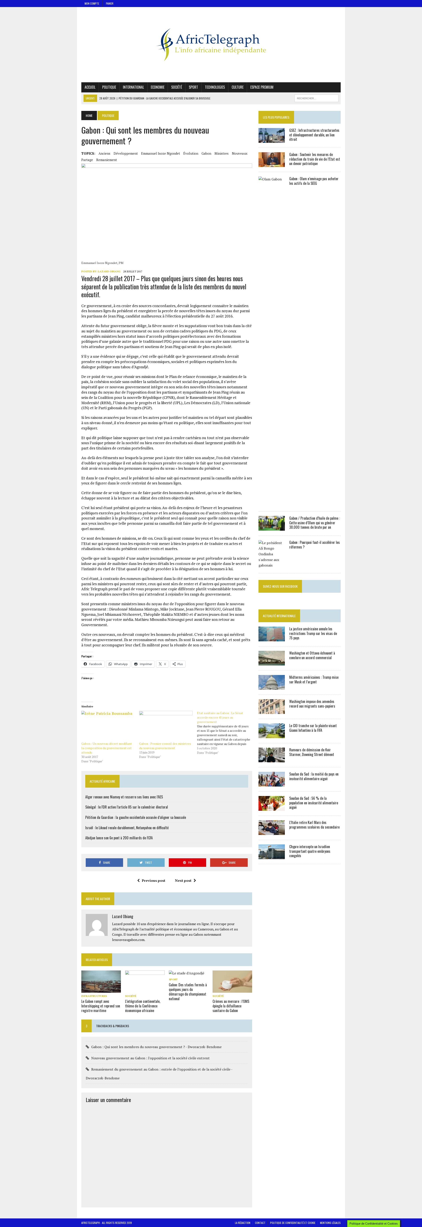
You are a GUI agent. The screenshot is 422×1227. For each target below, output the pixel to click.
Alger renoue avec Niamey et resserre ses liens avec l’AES (124, 797)
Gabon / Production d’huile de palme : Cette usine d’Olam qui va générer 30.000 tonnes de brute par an (314, 522)
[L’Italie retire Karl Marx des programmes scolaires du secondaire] (271, 831)
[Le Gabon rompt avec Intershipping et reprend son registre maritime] (101, 989)
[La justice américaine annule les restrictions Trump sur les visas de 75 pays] (271, 638)
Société (176, 87)
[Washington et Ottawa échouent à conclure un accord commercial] (271, 662)
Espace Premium (261, 87)
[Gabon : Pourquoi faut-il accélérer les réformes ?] (271, 565)
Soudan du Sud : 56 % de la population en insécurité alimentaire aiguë (313, 803)
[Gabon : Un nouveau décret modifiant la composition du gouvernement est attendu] (108, 726)
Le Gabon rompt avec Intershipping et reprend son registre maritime (100, 1006)
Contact (260, 1223)
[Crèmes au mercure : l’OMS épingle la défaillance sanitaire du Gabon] (232, 989)
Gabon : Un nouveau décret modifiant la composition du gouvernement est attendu (106, 747)
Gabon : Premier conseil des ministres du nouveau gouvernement (165, 745)
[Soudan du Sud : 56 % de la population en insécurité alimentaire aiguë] (271, 807)
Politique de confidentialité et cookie (292, 1223)
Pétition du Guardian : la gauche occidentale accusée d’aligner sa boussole (135, 817)
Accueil (90, 87)
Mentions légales (330, 1223)
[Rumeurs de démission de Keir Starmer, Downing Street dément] (271, 759)
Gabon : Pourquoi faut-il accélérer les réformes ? (314, 545)
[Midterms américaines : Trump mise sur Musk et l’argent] (271, 686)
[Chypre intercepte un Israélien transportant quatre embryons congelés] (271, 856)
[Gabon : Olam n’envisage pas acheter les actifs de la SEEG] (271, 503)
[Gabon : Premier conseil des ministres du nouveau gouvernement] (166, 726)
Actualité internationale (279, 615)
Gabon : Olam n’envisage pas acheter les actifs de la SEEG (313, 181)
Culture (238, 87)
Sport (193, 87)
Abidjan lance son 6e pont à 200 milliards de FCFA (119, 837)
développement (126, 153)
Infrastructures (94, 996)
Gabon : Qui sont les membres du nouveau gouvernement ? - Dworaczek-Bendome (156, 1046)
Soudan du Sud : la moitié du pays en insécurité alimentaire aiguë (313, 776)
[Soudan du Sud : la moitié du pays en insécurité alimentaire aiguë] (271, 783)
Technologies (215, 87)
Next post (183, 880)
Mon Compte (92, 3)
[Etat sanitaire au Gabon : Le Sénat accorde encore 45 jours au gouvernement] (226, 733)
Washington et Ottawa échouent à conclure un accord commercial (312, 655)
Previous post (153, 880)
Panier (109, 3)
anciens (104, 153)
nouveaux (239, 153)
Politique (109, 87)
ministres (222, 153)
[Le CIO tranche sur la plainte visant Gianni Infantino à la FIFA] (271, 735)
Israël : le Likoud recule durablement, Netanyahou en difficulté (127, 827)
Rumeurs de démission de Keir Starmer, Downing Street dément (311, 752)
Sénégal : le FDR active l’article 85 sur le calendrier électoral (126, 807)
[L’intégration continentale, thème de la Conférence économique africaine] (145, 989)
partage (87, 160)
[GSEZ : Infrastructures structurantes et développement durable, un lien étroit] (271, 139)
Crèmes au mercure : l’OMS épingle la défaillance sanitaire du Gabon (231, 1006)
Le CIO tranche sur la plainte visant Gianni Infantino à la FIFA (313, 728)
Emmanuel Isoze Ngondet (160, 153)
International (133, 87)
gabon (206, 153)
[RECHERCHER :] (316, 97)
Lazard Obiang (109, 271)
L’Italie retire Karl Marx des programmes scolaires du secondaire (314, 825)
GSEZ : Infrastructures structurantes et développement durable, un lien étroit (314, 135)
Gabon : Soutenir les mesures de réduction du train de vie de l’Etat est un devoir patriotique (314, 159)
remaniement (106, 160)
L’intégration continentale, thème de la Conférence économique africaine (142, 1006)
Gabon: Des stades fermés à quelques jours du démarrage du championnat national (188, 991)
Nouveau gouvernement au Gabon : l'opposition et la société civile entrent (150, 1058)
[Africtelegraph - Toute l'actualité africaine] (211, 44)
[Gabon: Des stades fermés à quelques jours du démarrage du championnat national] (186, 973)
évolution (190, 153)
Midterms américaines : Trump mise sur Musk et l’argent (313, 679)
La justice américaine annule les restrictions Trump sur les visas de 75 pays (313, 633)
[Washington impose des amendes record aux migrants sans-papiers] (271, 710)
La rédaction (242, 1223)
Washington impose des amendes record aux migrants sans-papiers (312, 704)
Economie (157, 87)
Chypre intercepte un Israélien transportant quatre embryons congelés (309, 851)
